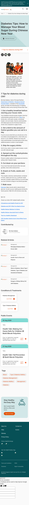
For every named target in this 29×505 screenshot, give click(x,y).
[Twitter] (3, 444)
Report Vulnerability (18, 466)
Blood (5, 374)
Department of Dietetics (7, 102)
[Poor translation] (5, 486)
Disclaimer (3, 466)
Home (2, 13)
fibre (21, 117)
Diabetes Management (10, 378)
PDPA (15, 463)
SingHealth (22, 103)
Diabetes (6, 385)
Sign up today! (9, 413)
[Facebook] (7, 444)
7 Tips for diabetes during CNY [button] (12, 50)
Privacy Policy (5, 437)
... (5, 13)
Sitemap (3, 433)
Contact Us (18, 426)
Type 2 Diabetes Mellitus (17, 374)
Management (21, 381)
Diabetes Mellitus (8, 381)
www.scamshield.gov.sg (6, 5)
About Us (3, 426)
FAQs (2, 429)
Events (17, 429)
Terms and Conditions (6, 463)
